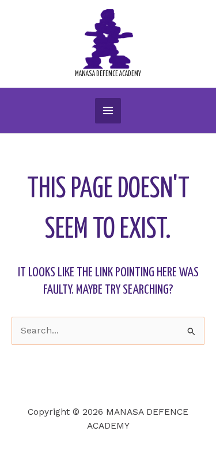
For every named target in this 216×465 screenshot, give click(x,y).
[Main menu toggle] (107, 110)
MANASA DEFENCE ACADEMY (108, 74)
